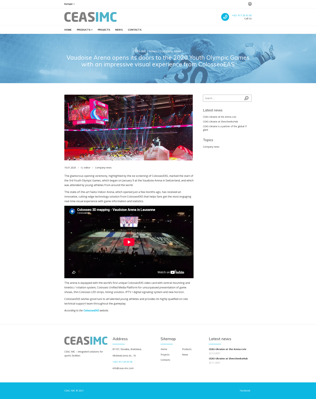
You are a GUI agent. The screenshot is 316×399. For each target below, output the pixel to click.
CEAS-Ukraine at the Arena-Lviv (219, 116)
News (119, 29)
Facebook (245, 390)
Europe (68, 3)
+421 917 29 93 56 (242, 15)
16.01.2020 (70, 167)
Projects (104, 29)
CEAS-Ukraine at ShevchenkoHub (220, 121)
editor (87, 167)
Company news (103, 167)
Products (83, 29)
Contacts (134, 29)
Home (68, 29)
